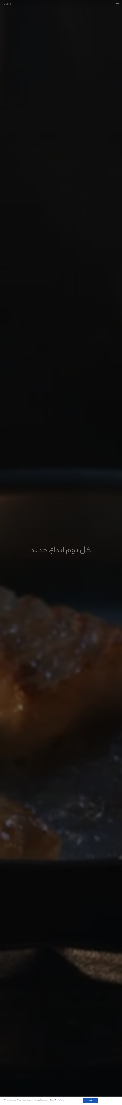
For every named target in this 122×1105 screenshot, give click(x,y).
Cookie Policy (60, 1100)
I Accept (91, 1100)
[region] (61, 1101)
